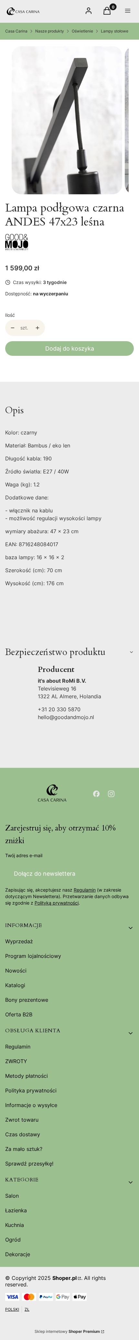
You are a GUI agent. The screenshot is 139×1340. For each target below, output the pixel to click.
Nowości (16, 970)
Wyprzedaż (19, 941)
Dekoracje (17, 1254)
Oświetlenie (82, 31)
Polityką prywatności (57, 903)
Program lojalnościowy (33, 956)
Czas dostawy (22, 1134)
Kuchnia (14, 1225)
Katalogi (15, 985)
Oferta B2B (18, 1014)
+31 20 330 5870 (59, 709)
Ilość (10, 315)
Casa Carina (16, 31)
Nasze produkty (49, 31)
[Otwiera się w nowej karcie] (96, 794)
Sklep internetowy (67, 1331)
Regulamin (85, 890)
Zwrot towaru (21, 1119)
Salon (12, 1195)
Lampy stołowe (114, 31)
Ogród (13, 1239)
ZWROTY (16, 1061)
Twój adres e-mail (23, 855)
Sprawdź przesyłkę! (29, 1163)
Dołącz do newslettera (44, 873)
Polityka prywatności (31, 1090)
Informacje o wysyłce (31, 1105)
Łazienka (16, 1210)
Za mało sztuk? (23, 1149)
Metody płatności (26, 1076)
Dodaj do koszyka (69, 348)
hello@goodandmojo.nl (66, 717)
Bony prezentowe (26, 1000)
